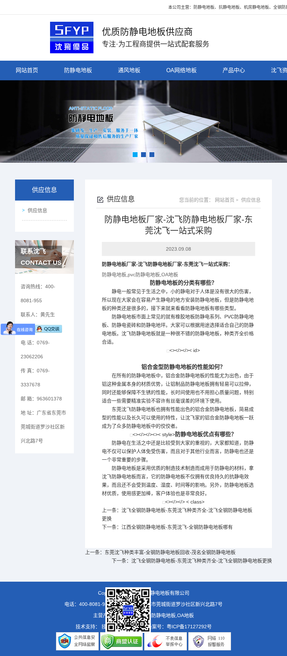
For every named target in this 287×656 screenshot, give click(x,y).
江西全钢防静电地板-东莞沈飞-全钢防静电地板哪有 (177, 527)
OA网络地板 (181, 70)
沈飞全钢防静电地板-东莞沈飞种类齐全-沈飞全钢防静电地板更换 (201, 560)
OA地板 (169, 274)
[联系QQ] (48, 328)
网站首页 (27, 70)
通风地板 (129, 70)
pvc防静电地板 (144, 274)
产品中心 (234, 70)
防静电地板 (78, 70)
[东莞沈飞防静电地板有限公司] (71, 37)
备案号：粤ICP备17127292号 (179, 626)
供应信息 (37, 210)
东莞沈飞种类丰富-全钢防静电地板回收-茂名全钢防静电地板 (170, 552)
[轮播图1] (143, 121)
